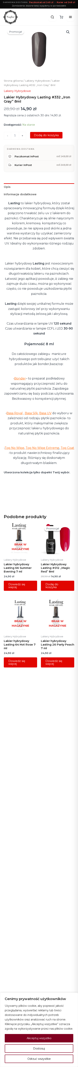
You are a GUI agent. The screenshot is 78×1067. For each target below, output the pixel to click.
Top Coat (67, 448)
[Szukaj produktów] (52, 17)
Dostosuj (39, 1048)
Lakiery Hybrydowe (37, 80)
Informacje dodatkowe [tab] (20, 194)
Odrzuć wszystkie (39, 1059)
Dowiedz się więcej (16, 586)
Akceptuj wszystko (39, 1038)
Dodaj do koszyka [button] (51, 586)
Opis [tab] (7, 187)
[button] (68, 32)
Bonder (20, 378)
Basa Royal (14, 413)
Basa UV (45, 413)
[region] (39, 1030)
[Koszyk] (61, 17)
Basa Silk (31, 413)
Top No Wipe (14, 448)
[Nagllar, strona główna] (10, 17)
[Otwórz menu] (70, 17)
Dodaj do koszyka (46, 135)
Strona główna (13, 80)
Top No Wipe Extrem (41, 448)
